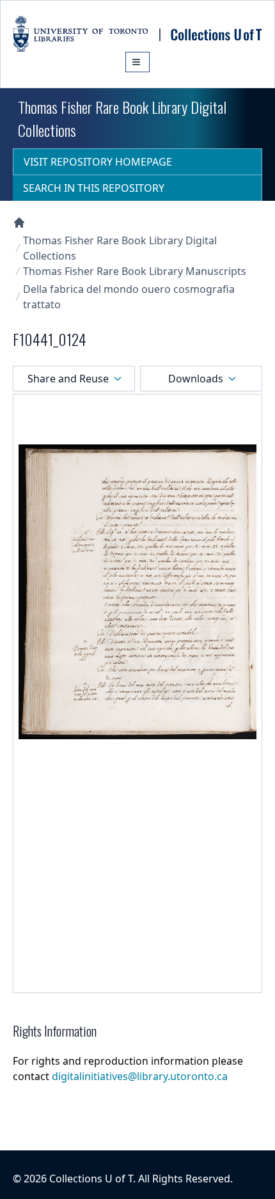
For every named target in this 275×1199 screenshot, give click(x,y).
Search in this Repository (93, 188)
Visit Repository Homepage (98, 162)
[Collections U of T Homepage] (19, 222)
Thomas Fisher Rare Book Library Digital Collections (120, 248)
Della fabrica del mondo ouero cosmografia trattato (129, 296)
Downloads (195, 379)
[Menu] (137, 62)
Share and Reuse (68, 379)
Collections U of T (91, 1179)
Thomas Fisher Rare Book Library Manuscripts (134, 271)
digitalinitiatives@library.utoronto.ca (140, 1076)
